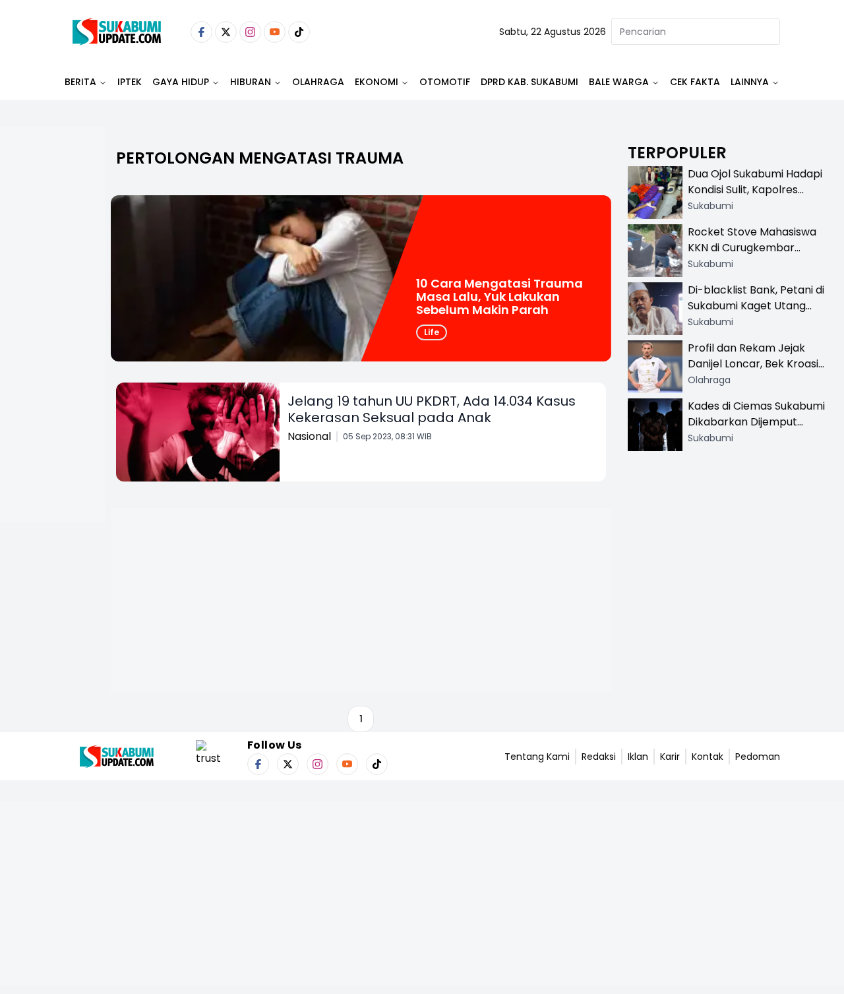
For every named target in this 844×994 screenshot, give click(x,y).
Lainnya (750, 81)
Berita (80, 81)
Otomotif (444, 81)
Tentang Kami (537, 756)
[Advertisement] (53, 367)
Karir (670, 756)
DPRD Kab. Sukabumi (529, 81)
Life (431, 332)
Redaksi (599, 756)
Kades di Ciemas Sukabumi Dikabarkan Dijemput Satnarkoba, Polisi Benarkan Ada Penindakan (756, 429)
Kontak (707, 756)
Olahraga (318, 81)
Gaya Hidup (180, 81)
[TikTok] (299, 32)
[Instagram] (250, 32)
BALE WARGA (619, 81)
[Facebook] (201, 32)
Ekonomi (376, 81)
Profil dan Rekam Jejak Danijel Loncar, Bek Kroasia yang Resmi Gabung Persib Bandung (756, 371)
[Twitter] (226, 32)
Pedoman (757, 756)
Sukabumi (710, 205)
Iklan (638, 756)
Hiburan (250, 81)
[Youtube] (275, 32)
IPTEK (129, 81)
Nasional (309, 436)
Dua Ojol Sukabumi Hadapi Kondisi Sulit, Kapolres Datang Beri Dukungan (755, 189)
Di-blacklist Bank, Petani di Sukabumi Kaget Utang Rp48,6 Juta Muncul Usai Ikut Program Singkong (756, 313)
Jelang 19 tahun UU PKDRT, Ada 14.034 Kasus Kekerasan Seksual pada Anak (431, 409)
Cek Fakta (695, 81)
